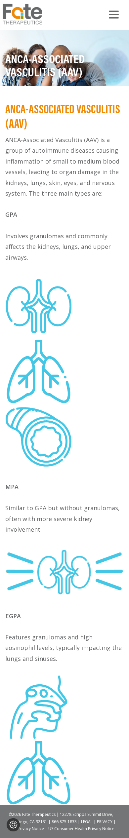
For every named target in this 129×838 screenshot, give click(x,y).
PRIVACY (104, 821)
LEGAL (87, 821)
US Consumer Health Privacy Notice (81, 828)
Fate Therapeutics (36, 14)
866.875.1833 (64, 821)
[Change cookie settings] (13, 824)
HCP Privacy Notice (26, 828)
